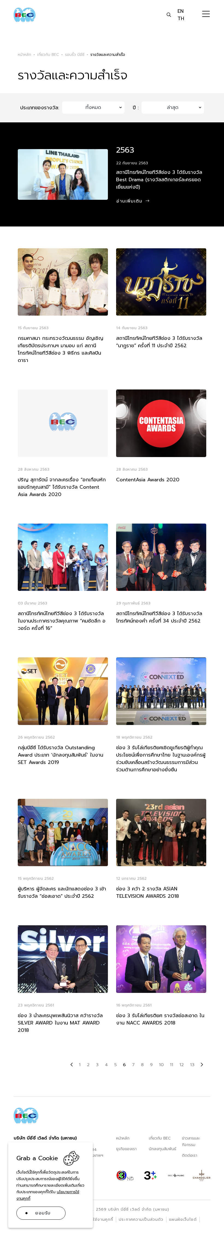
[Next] (202, 1064)
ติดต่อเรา (189, 1155)
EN (181, 11)
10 (161, 1065)
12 (181, 1065)
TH (181, 18)
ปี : (136, 107)
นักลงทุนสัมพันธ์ (162, 1149)
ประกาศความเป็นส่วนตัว (141, 1219)
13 (192, 1065)
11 (171, 1065)
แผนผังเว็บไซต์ (182, 1219)
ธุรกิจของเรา (126, 1149)
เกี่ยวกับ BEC (160, 1138)
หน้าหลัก (122, 1138)
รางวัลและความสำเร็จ (107, 55)
